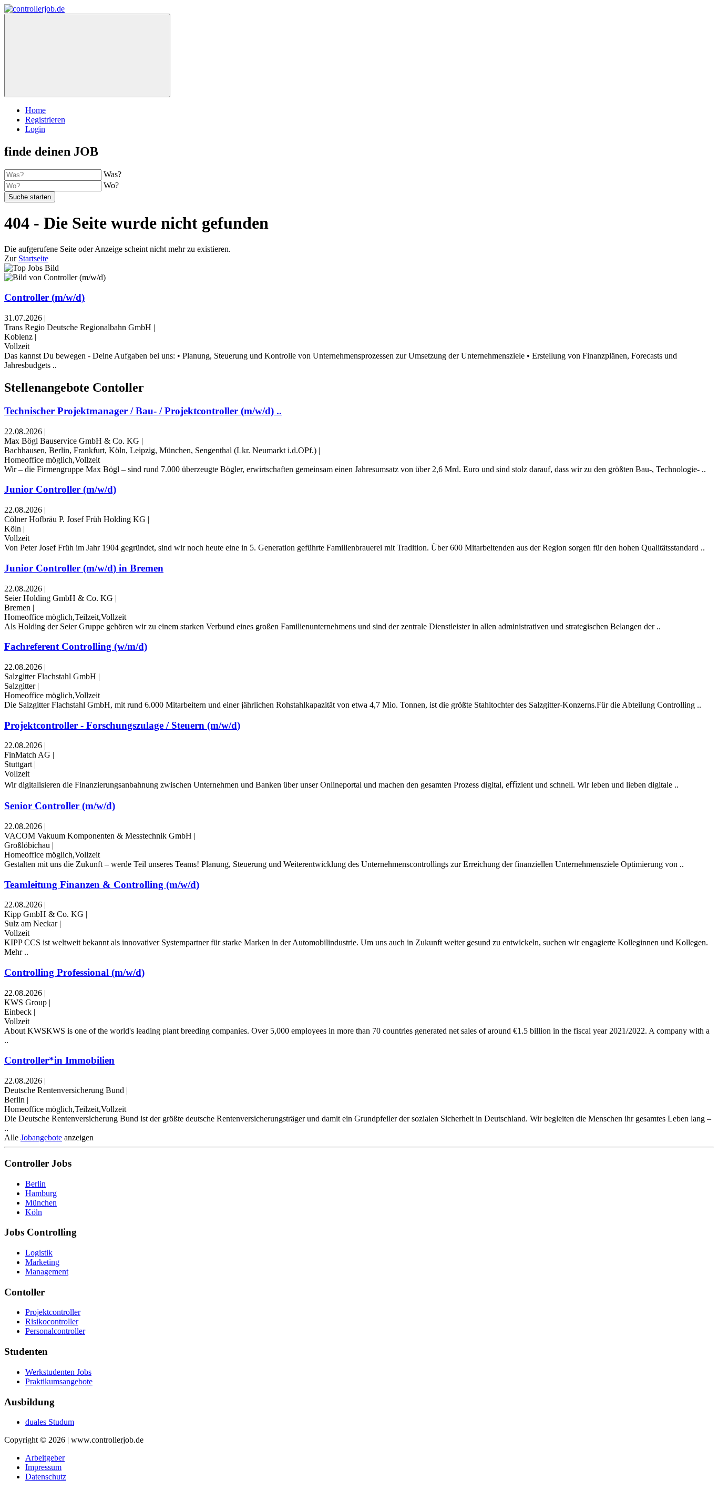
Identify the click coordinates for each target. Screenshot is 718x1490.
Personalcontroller (55, 1330)
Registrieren (45, 119)
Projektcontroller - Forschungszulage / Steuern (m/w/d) (122, 725)
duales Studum (49, 1421)
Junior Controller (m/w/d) (60, 489)
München (41, 1202)
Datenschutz (45, 1476)
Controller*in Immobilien (59, 1060)
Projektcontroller (52, 1312)
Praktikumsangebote (59, 1381)
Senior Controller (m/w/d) (59, 805)
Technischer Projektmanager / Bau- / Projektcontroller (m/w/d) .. (143, 410)
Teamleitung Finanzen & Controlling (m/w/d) (101, 884)
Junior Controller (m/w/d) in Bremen (83, 568)
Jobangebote (41, 1137)
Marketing (42, 1262)
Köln (33, 1212)
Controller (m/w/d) (44, 297)
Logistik (39, 1252)
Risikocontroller (51, 1321)
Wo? (111, 185)
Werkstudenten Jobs (58, 1371)
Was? (112, 174)
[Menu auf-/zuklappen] (87, 55)
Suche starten (29, 197)
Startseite (33, 258)
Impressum (43, 1467)
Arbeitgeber (45, 1457)
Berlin (35, 1183)
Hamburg (41, 1193)
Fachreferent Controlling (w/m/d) (75, 646)
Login (35, 129)
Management (46, 1271)
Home (35, 110)
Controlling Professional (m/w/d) (74, 972)
